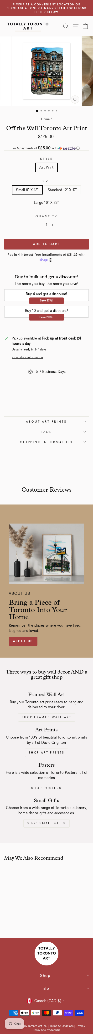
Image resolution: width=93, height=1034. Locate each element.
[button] (46, 148)
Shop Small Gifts (46, 823)
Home (45, 119)
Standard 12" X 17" (62, 190)
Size (46, 181)
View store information (27, 357)
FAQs (46, 432)
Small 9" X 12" (27, 190)
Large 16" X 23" (46, 202)
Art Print (46, 167)
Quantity (46, 216)
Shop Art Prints (47, 752)
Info (45, 988)
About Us (23, 641)
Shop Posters (46, 788)
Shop (45, 975)
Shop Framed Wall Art (47, 717)
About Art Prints (46, 421)
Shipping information (46, 442)
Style (46, 158)
